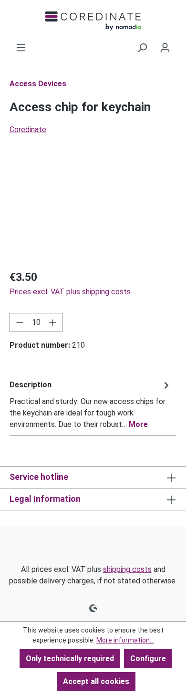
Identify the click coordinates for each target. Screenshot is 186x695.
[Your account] (165, 47)
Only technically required (70, 658)
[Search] (142, 47)
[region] (93, 208)
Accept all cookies (96, 681)
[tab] (91, 404)
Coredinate (28, 129)
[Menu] (21, 47)
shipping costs (127, 569)
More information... (125, 640)
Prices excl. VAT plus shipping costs (70, 291)
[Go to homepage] (93, 21)
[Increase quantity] (53, 322)
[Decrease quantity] (20, 322)
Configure (148, 658)
